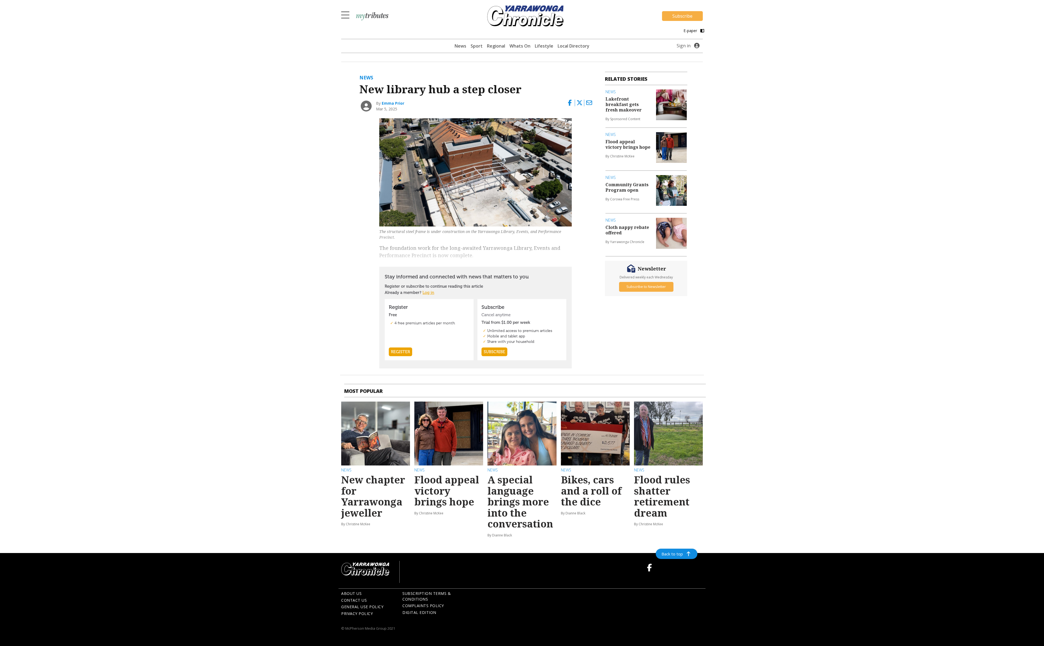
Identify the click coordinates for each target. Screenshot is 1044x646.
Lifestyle (544, 46)
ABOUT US (351, 593)
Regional (496, 46)
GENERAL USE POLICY (362, 606)
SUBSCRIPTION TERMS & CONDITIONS (426, 596)
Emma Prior (393, 103)
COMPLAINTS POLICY (423, 605)
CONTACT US (354, 600)
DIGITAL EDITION (419, 612)
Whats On (519, 46)
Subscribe (682, 16)
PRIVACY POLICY (357, 613)
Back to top (672, 554)
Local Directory (573, 46)
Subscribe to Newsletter (646, 286)
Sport (477, 46)
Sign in (684, 46)
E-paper (690, 30)
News (460, 46)
